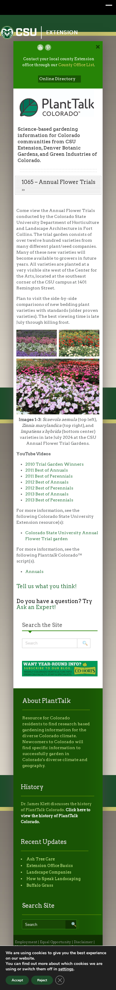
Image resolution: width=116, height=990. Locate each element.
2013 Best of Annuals (46, 494)
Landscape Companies (48, 872)
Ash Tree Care (40, 859)
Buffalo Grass (39, 885)
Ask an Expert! (36, 607)
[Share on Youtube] (40, 47)
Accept (17, 980)
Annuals (34, 571)
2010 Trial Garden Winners (54, 464)
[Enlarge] (49, 337)
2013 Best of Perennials (49, 500)
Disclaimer (83, 942)
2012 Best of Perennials (49, 488)
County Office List (76, 65)
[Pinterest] (48, 47)
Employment (26, 942)
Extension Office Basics (49, 865)
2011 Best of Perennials (49, 476)
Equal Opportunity (55, 942)
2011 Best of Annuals (46, 470)
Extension (62, 32)
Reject (42, 980)
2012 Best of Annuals (46, 482)
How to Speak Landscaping (53, 878)
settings (65, 969)
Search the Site (42, 625)
